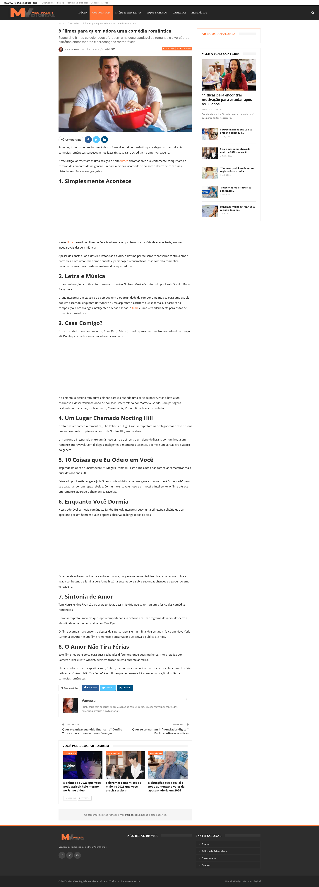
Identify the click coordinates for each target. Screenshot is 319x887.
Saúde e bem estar (128, 12)
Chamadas (168, 49)
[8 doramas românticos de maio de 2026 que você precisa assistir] (125, 765)
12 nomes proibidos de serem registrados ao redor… (237, 169)
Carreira (179, 12)
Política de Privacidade (77, 2)
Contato (95, 2)
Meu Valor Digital (252, 881)
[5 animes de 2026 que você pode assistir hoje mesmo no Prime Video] (82, 765)
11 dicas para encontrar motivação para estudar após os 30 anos (227, 99)
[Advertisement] (125, 212)
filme (69, 242)
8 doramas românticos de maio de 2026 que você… (235, 150)
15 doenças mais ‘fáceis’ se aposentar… (235, 189)
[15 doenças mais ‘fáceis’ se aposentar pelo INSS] (210, 192)
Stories (105, 2)
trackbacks (131, 814)
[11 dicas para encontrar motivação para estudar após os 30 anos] (229, 75)
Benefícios (199, 12)
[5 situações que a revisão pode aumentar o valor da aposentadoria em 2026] (167, 765)
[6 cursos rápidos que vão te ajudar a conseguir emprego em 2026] (210, 134)
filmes (124, 161)
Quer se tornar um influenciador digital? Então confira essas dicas (160, 731)
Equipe (60, 2)
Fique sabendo (157, 12)
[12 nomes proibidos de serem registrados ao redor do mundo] (210, 173)
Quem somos (48, 2)
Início (82, 12)
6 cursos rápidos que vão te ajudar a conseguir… (236, 131)
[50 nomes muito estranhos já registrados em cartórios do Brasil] (210, 211)
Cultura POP (101, 12)
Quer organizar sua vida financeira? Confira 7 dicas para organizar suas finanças (92, 731)
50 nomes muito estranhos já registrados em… (237, 208)
